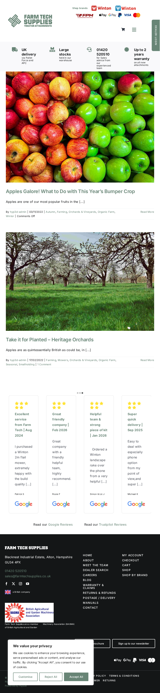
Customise (25, 676)
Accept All (76, 676)
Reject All (51, 676)
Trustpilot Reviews (112, 524)
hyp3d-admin (18, 211)
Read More (147, 211)
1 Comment (44, 364)
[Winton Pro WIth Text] (125, 7)
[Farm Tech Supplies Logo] (30, 16)
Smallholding (27, 364)
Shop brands (80, 8)
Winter (10, 216)
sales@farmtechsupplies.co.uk (28, 576)
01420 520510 (16, 571)
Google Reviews (60, 524)
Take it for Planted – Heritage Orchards (49, 340)
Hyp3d (23, 685)
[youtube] (27, 583)
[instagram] (20, 583)
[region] (51, 662)
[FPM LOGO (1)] (84, 16)
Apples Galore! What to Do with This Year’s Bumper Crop (70, 191)
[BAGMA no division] (29, 604)
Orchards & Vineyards (82, 211)
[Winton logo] (101, 7)
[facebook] (6, 583)
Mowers (63, 360)
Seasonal (11, 364)
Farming (62, 211)
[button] (77, 393)
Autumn (50, 211)
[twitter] (13, 583)
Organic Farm (106, 211)
